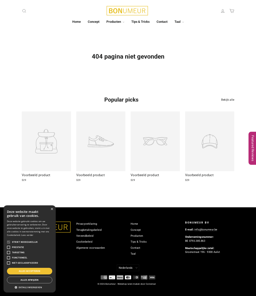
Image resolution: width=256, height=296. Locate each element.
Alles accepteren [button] (29, 271)
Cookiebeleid (84, 241)
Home (76, 21)
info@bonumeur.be (205, 229)
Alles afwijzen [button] (30, 279)
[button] (29, 287)
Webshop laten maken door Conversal (137, 284)
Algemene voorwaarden (90, 247)
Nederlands (126, 267)
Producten (114, 21)
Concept (93, 21)
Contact (162, 21)
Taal (177, 21)
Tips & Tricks (140, 21)
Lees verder (27, 235)
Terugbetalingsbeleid (89, 229)
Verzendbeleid (85, 235)
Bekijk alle (227, 99)
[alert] (29, 249)
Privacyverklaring (86, 223)
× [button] (52, 209)
